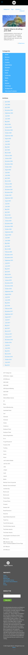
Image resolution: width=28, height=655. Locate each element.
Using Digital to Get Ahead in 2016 (11, 535)
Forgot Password (7, 441)
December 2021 (9, 189)
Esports (7, 70)
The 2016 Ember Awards (9, 526)
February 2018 (8, 308)
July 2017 (7, 319)
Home (4, 451)
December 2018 (9, 283)
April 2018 (7, 305)
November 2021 (9, 192)
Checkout (5, 416)
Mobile (6, 78)
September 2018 (9, 291)
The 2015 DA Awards (8, 523)
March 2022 (8, 181)
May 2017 (7, 325)
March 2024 (8, 124)
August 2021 (8, 200)
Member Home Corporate (9, 482)
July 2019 (7, 263)
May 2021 (7, 209)
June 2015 (7, 362)
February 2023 (8, 155)
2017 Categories (7, 372)
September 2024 (9, 113)
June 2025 (7, 104)
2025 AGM (5, 391)
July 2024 (7, 116)
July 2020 (7, 237)
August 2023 (8, 138)
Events (6, 72)
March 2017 (8, 331)
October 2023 (8, 133)
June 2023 (7, 144)
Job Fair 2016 (6, 463)
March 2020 (8, 249)
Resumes (5, 513)
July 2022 (7, 172)
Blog (4, 404)
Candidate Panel (7, 410)
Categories (6, 9)
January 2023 (8, 158)
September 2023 (9, 135)
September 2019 (9, 260)
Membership (6, 578)
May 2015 (7, 365)
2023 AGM (5, 382)
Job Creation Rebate (8, 460)
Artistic (6, 54)
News (6, 80)
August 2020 (8, 234)
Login (4, 473)
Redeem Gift (6, 507)
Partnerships (6, 498)
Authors (19, 9)
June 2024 (7, 118)
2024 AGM (5, 385)
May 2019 (7, 268)
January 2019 (8, 280)
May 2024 (7, 121)
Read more (21, 43)
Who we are (6, 538)
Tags (12, 9)
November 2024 (9, 110)
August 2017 (8, 317)
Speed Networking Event (9, 516)
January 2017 (8, 336)
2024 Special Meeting (8, 388)
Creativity (7, 62)
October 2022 (8, 166)
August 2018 (8, 294)
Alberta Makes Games (8, 398)
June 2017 (7, 322)
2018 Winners (6, 379)
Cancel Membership (8, 407)
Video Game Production (11, 91)
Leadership (7, 75)
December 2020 (9, 223)
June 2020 (7, 240)
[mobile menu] (2, 2)
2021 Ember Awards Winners (10, 581)
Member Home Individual (9, 485)
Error (4, 438)
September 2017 (9, 314)
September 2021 (9, 198)
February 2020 (8, 251)
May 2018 (7, 302)
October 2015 (8, 359)
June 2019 (7, 266)
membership (6, 488)
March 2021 (8, 215)
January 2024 (8, 127)
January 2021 (8, 220)
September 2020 (9, 232)
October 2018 (8, 288)
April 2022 (7, 178)
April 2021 (7, 212)
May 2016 (7, 351)
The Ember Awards (7, 529)
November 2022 (9, 164)
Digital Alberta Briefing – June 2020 (13, 30)
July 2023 (7, 141)
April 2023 (7, 150)
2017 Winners (6, 546)
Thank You (5, 520)
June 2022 (7, 175)
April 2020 (7, 246)
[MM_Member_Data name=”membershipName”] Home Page (13, 542)
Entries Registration (8, 435)
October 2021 (8, 195)
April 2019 (7, 271)
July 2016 (7, 345)
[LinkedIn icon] (14, 649)
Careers (7, 59)
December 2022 (9, 161)
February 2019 (8, 277)
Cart (4, 413)
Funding (5, 448)
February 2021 (8, 217)
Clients (5, 423)
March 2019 (8, 274)
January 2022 (8, 186)
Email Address (6, 593)
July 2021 (7, 203)
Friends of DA (6, 444)
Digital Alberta (8, 65)
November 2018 (9, 285)
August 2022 (8, 169)
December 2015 (9, 356)
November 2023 (9, 130)
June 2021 (7, 206)
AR (4, 401)
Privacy (5, 584)
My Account (6, 491)
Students (7, 83)
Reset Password (7, 510)
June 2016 (7, 348)
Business (7, 57)
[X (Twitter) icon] (13, 649)
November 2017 (9, 311)
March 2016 (8, 353)
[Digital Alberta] (14, 2)
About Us (5, 394)
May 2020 (7, 243)
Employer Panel (7, 429)
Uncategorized (8, 88)
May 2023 (7, 147)
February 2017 (8, 334)
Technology (8, 85)
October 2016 (8, 342)
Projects (5, 504)
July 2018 (7, 297)
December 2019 (9, 254)
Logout (5, 476)
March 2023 (8, 152)
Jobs (4, 466)
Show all (22, 11)
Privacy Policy (6, 501)
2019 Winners (6, 549)
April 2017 (7, 328)
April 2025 (7, 107)
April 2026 (7, 101)
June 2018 (7, 300)
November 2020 (9, 226)
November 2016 (9, 339)
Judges (5, 470)
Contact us (5, 426)
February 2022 (8, 183)
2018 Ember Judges (8, 376)
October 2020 (8, 229)
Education (7, 67)
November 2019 (9, 257)
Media (4, 479)
